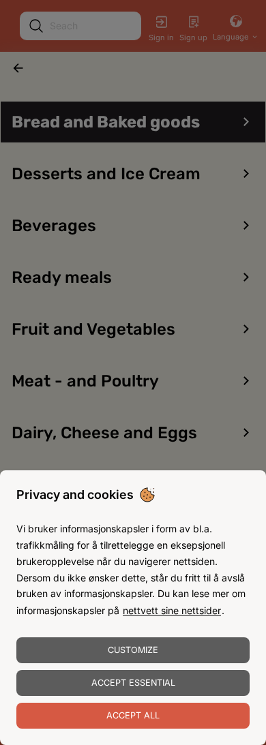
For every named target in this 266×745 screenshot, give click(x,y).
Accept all (133, 715)
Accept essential (133, 683)
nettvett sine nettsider (172, 610)
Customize (133, 650)
